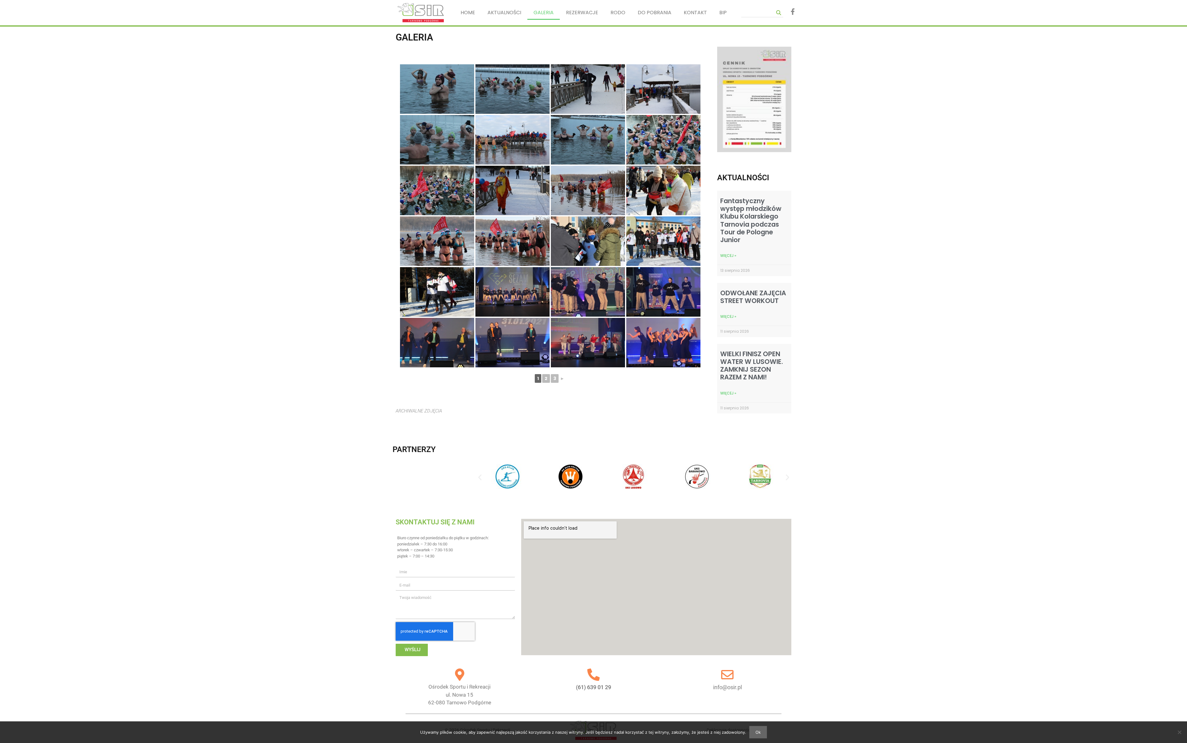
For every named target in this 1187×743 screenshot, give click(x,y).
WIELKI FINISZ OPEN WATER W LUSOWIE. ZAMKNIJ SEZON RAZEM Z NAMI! (751, 365)
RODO (618, 12)
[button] (480, 477)
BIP (723, 12)
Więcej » (728, 255)
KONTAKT (695, 12)
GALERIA (544, 12)
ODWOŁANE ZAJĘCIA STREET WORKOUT (753, 296)
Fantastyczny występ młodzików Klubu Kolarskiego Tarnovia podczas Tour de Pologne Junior (750, 220)
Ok (758, 732)
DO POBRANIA (654, 12)
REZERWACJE (582, 12)
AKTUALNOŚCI (504, 12)
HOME (468, 12)
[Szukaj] (778, 12)
